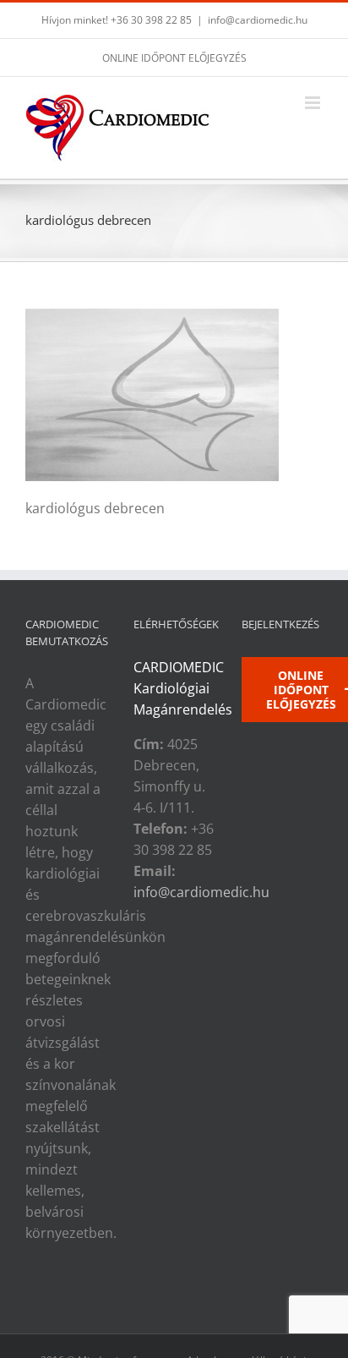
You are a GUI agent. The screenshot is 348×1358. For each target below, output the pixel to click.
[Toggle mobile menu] (314, 103)
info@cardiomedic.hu (257, 20)
